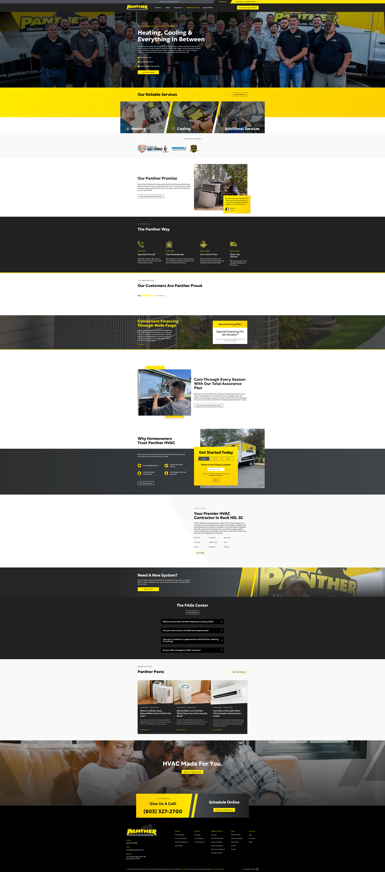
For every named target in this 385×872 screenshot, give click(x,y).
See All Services (239, 94)
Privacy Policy (183, 869)
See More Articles (239, 672)
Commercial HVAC (216, 853)
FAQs (250, 842)
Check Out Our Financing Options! (169, 1)
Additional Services (217, 831)
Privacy (217, 869)
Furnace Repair (179, 835)
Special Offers (208, 8)
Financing (252, 838)
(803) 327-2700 (250, 1)
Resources (178, 8)
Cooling (197, 831)
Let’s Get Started (148, 72)
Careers (233, 845)
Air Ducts (214, 835)
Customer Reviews (237, 838)
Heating (177, 831)
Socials (233, 849)
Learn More (141, 344)
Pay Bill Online (222, 1)
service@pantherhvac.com (135, 850)
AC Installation (199, 838)
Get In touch (148, 589)
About (168, 8)
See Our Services (146, 483)
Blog (250, 835)
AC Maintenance (200, 842)
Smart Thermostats (217, 845)
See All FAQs (192, 612)
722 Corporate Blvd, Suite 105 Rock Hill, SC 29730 (136, 858)
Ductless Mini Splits (217, 838)
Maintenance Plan (193, 8)
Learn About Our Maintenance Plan (208, 406)
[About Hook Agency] (257, 869)
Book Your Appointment (247, 8)
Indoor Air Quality (216, 842)
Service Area (235, 842)
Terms (222, 869)
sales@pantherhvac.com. (216, 475)
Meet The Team (235, 835)
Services (158, 8)
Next (215, 480)
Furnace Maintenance (181, 842)
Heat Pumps (178, 845)
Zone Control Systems (218, 849)
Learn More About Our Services (151, 196)
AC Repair (198, 835)
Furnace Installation (181, 838)
